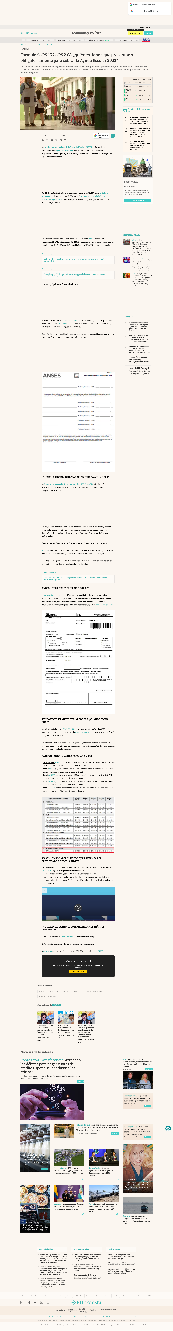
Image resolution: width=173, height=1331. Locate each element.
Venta (143, 79)
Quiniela (88, 1296)
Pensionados (52, 996)
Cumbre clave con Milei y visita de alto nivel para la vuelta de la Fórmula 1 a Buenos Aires (139, 120)
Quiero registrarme (78, 971)
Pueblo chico (131, 182)
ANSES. (100, 951)
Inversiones (138, 1296)
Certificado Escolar (68, 937)
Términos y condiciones (88, 1320)
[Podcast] (94, 1310)
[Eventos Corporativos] (72, 1310)
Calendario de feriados (103, 1296)
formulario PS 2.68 (51, 595)
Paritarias (126, 1296)
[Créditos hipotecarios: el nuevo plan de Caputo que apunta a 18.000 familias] (104, 1157)
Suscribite (74, 1317)
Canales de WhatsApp (56, 1317)
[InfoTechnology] (108, 1310)
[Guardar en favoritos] (113, 136)
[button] (168, 1128)
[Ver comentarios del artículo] (65, 140)
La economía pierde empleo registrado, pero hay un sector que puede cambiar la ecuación (140, 145)
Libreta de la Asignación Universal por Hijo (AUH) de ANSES (68, 484)
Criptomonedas (47, 1296)
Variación (135, 79)
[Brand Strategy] (83, 1310)
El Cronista (24, 45)
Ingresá (148, 33)
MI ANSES (49, 45)
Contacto (38, 1317)
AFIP (116, 1296)
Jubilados (42, 996)
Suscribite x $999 (135, 33)
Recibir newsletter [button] (138, 200)
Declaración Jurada (69, 320)
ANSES (92, 239)
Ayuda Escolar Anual (64, 150)
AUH (75, 991)
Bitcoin (59, 1296)
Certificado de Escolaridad (95, 991)
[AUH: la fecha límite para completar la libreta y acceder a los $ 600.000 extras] (66, 1017)
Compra (149, 79)
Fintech (69, 1296)
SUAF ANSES (68, 729)
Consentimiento (113, 1320)
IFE (58, 991)
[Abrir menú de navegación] (21, 33)
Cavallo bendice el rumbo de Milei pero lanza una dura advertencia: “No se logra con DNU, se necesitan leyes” (140, 132)
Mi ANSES (47, 871)
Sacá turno (47, 951)
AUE (82, 991)
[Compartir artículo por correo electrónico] (61, 140)
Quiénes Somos (90, 1317)
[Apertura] (61, 1310)
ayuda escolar (66, 991)
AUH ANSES (62, 324)
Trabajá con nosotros (131, 1317)
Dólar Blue (34, 1296)
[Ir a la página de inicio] (30, 33)
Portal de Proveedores (110, 1317)
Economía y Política (37, 45)
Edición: (144, 27)
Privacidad (101, 1320)
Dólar (24, 1296)
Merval (78, 1296)
